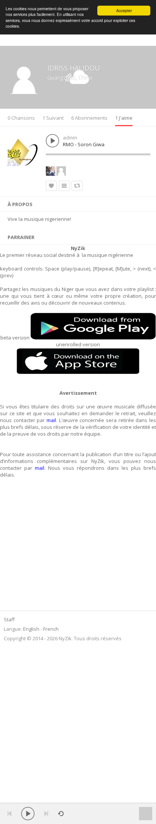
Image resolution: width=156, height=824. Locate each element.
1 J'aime (124, 117)
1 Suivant (53, 117)
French (51, 628)
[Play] (27, 813)
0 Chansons (21, 117)
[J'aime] (51, 186)
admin (70, 137)
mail (51, 420)
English (31, 628)
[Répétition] (61, 813)
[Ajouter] (64, 186)
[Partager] (77, 186)
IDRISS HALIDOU (73, 67)
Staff (9, 619)
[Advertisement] (52, 548)
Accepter (124, 10)
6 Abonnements (89, 117)
